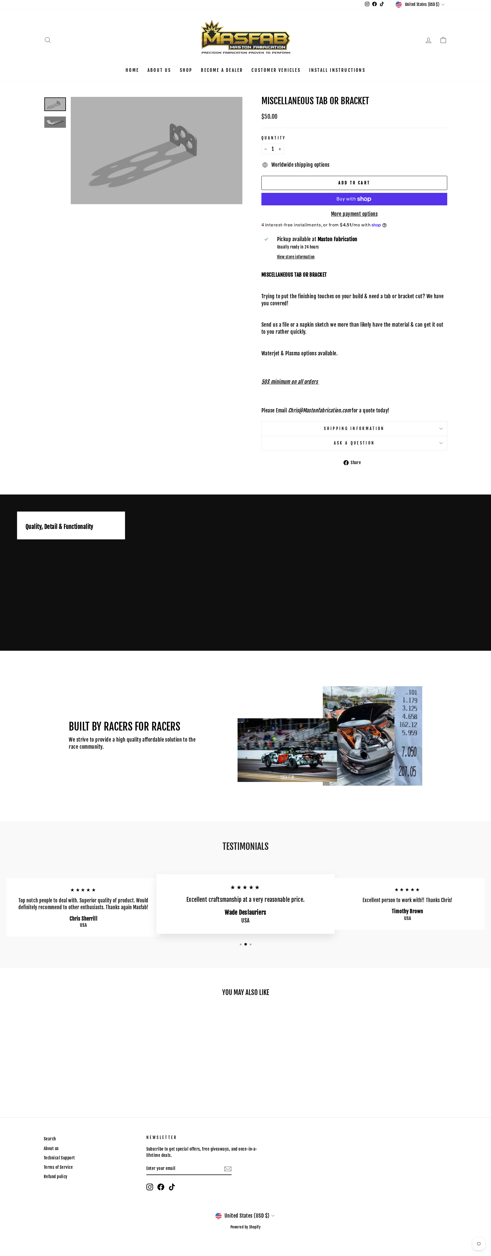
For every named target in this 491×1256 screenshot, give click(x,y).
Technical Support (59, 1158)
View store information (296, 257)
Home (132, 70)
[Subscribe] (228, 1168)
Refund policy (56, 1176)
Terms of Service (58, 1167)
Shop (186, 70)
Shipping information (354, 428)
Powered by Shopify (245, 1227)
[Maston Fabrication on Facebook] (160, 1187)
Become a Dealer (222, 70)
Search (50, 1139)
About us (159, 70)
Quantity (273, 138)
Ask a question (354, 443)
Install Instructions (337, 70)
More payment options (354, 214)
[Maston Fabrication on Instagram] (149, 1187)
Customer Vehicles (275, 70)
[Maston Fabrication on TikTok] (171, 1187)
